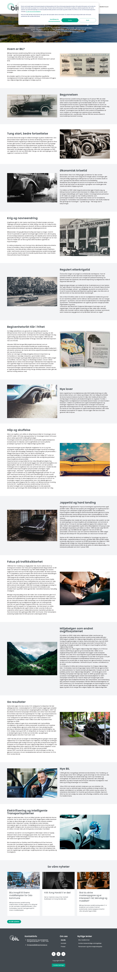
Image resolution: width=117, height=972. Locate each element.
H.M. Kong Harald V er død (57, 892)
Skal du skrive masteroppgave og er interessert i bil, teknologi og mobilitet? (93, 896)
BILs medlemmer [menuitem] (84, 940)
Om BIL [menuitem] (63, 940)
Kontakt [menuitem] (63, 943)
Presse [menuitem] (63, 947)
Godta (70, 20)
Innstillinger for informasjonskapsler (54, 20)
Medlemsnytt (104, 7)
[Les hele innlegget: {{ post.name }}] (23, 880)
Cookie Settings (58, 965)
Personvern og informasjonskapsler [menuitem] (90, 947)
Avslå (87, 20)
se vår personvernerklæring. (33, 11)
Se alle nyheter (14, 922)
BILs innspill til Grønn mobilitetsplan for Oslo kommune (20, 895)
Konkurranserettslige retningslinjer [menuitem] (90, 943)
